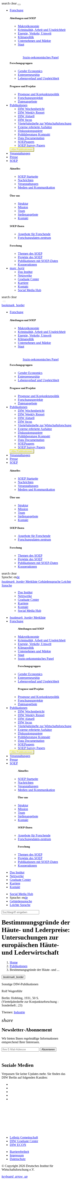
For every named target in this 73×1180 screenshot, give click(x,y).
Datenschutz (18, 1159)
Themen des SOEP (30, 253)
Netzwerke (25, 275)
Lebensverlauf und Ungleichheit (38, 78)
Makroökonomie (28, 26)
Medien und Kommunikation (36, 187)
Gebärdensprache (21, 901)
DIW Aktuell (26, 116)
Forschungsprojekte (30, 98)
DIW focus (25, 120)
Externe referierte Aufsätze (35, 127)
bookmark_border (13, 305)
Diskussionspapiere (30, 131)
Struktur (23, 203)
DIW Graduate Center (24, 1141)
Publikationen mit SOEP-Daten (38, 261)
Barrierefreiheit (19, 1151)
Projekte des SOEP (30, 257)
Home (14, 962)
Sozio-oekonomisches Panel (41, 57)
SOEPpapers (26, 141)
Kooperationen (27, 264)
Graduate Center (28, 279)
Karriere (23, 283)
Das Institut (25, 272)
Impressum (17, 1155)
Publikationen (18, 966)
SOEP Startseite (28, 176)
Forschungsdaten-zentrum (34, 237)
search (6, 3)
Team (21, 211)
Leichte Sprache (20, 905)
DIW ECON (18, 1144)
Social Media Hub (29, 290)
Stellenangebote (28, 214)
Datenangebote (27, 101)
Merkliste (28, 617)
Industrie (19, 1012)
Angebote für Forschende (34, 234)
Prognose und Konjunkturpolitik (38, 94)
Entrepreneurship (29, 74)
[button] (9, 3)
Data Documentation (31, 138)
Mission (23, 207)
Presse (14, 157)
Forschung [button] (16, 10)
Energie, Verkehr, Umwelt (34, 33)
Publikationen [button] (18, 105)
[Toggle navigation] (19, 4)
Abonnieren (48, 1049)
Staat (21, 44)
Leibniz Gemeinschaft (24, 1137)
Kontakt (23, 218)
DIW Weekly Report (31, 112)
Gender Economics (30, 71)
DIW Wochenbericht (31, 109)
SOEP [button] (14, 160)
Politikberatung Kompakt (34, 134)
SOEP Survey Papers (31, 145)
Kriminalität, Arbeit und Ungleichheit (41, 30)
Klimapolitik (26, 37)
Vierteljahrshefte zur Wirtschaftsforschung (44, 123)
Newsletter (8, 1056)
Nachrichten (25, 180)
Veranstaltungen (20, 153)
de (18, 577)
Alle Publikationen (21, 149)
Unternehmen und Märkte (34, 40)
